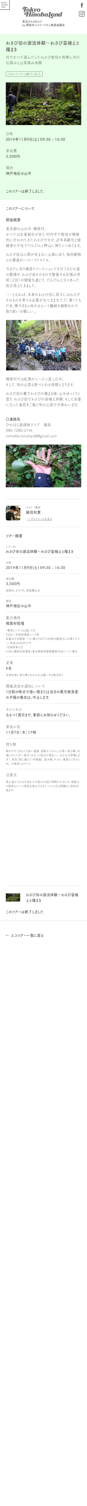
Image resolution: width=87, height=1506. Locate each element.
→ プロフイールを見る (39, 518)
